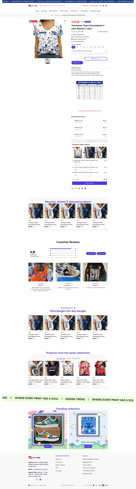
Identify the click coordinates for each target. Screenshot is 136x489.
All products (57, 15)
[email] (40, 469)
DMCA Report (43, 485)
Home (52, 15)
